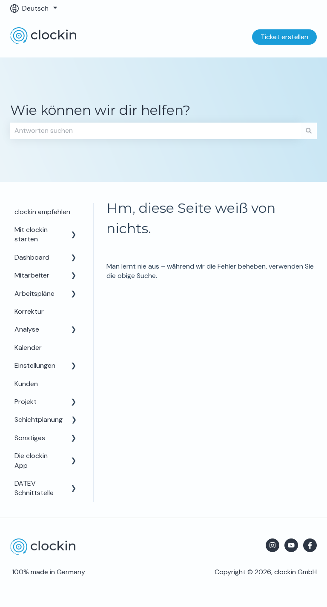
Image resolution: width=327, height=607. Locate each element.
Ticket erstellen (284, 36)
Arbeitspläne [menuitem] (34, 293)
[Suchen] (309, 131)
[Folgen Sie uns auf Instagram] (272, 545)
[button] (73, 230)
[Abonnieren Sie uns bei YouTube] (291, 545)
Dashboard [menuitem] (31, 257)
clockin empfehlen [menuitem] (42, 211)
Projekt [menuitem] (25, 401)
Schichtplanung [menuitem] (38, 419)
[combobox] (155, 131)
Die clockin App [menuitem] (31, 460)
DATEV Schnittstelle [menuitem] (34, 488)
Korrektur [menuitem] (29, 311)
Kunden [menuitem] (26, 383)
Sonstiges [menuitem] (29, 437)
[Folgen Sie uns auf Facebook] (310, 545)
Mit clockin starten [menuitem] (31, 234)
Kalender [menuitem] (28, 347)
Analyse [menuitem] (26, 329)
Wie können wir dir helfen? (100, 110)
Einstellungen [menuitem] (34, 365)
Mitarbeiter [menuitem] (31, 275)
